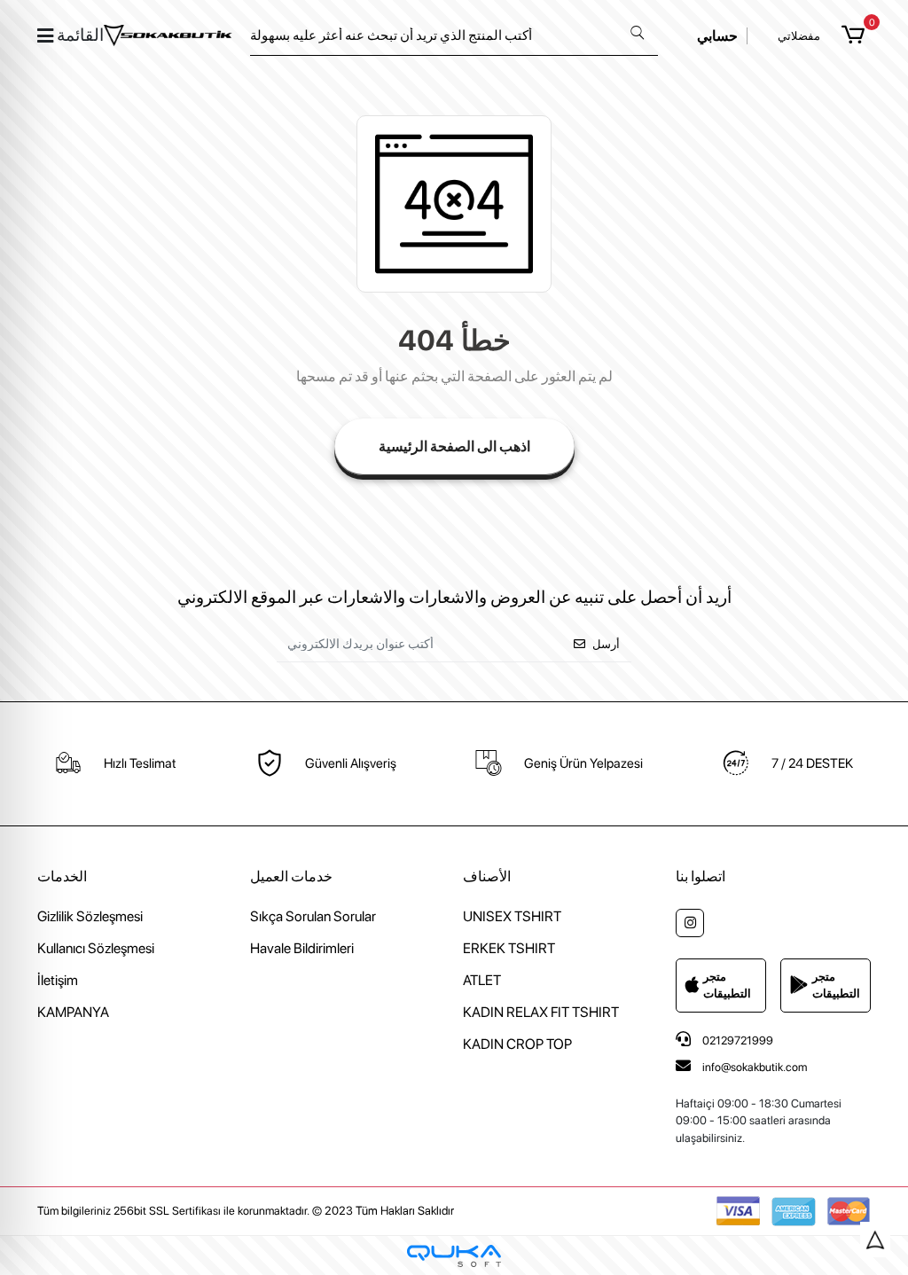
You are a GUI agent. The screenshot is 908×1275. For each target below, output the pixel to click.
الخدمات (62, 876)
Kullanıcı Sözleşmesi (95, 948)
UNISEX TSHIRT (512, 916)
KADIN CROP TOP (517, 1044)
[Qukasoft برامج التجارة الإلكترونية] (454, 1256)
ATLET (482, 980)
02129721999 (736, 1040)
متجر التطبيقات (727, 985)
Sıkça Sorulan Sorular (313, 916)
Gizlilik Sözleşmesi (90, 916)
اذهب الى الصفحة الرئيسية (454, 446)
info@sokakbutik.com (754, 1067)
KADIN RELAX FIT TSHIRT (541, 1012)
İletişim (57, 980)
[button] (856, 35)
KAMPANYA (73, 1012)
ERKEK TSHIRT (509, 948)
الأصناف (487, 876)
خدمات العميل (291, 876)
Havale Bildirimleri (302, 948)
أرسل (606, 644)
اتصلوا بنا (700, 876)
